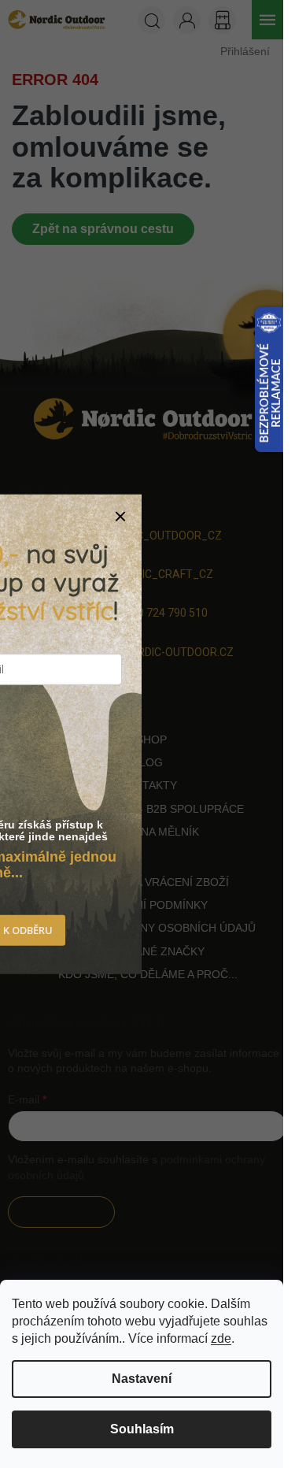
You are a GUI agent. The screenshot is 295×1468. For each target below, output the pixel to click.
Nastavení (141, 1378)
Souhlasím (142, 1429)
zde (221, 1338)
